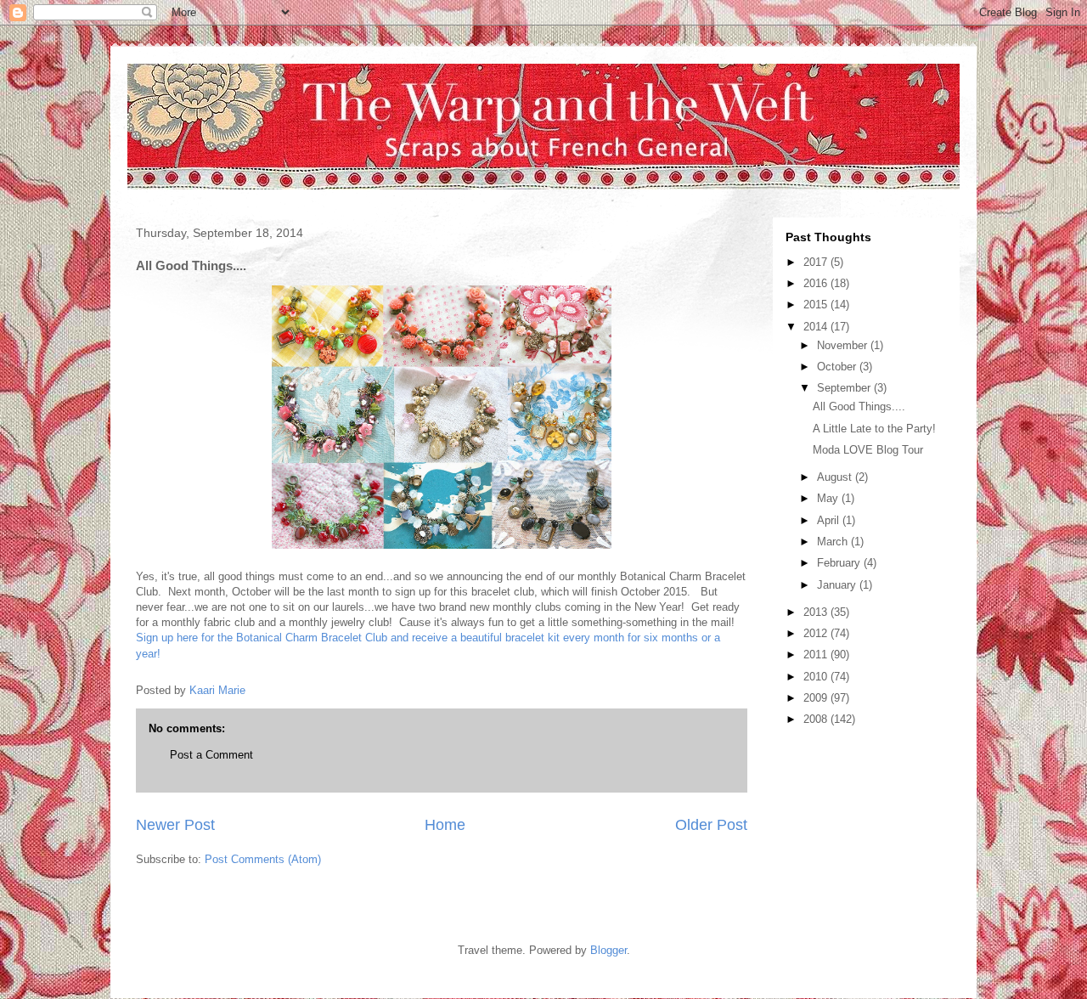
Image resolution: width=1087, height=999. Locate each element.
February (840, 562)
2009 (817, 697)
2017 (817, 262)
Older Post (711, 824)
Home (445, 824)
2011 (817, 654)
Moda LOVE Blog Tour (868, 449)
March (834, 541)
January (838, 585)
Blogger (608, 950)
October (838, 366)
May (829, 498)
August (836, 477)
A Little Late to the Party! (874, 428)
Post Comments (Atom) (263, 859)
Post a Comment (211, 754)
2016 (817, 283)
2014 (817, 326)
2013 (817, 612)
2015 (817, 304)
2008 (817, 719)
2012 (817, 633)
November (843, 345)
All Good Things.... (859, 406)
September (845, 387)
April (829, 520)
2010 (817, 676)
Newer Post (175, 824)
